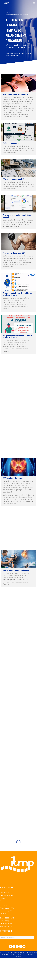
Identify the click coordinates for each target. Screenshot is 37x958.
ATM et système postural (12, 687)
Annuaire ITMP (4, 898)
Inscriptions (25, 954)
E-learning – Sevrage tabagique (15, 611)
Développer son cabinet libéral (14, 179)
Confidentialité (5, 954)
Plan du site (13, 954)
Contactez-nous (5, 901)
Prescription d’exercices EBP (14, 253)
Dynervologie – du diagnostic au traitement (15, 728)
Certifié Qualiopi (4, 921)
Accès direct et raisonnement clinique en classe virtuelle (17, 336)
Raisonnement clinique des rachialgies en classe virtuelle (17, 294)
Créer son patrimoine (11, 143)
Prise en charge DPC (6, 911)
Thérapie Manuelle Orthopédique (15, 94)
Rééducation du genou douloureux (16, 570)
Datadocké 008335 (6, 923)
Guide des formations (6, 895)
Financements (4, 905)
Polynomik (18, 956)
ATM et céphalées (10, 646)
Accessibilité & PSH (6, 926)
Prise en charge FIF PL (7, 908)
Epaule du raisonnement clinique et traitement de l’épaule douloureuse (16, 819)
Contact (19, 954)
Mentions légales (13, 952)
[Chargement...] (18, 842)
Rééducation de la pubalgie (13, 478)
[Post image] (18, 83)
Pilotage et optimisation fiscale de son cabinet (17, 216)
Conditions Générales (24, 952)
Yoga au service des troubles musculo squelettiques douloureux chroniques (17, 774)
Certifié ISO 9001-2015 (7, 918)
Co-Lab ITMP (4, 913)
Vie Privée (33, 952)
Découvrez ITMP (5, 892)
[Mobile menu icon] (34, 3)
